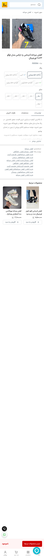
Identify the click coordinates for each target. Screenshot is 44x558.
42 (24, 96)
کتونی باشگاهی (18, 151)
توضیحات (37, 113)
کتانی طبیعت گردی (13, 166)
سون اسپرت (38, 12)
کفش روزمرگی (28, 151)
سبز (37, 82)
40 (39, 96)
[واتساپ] (4, 534)
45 (39, 104)
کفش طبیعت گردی (26, 166)
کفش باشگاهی (18, 163)
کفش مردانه (27, 12)
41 (31, 96)
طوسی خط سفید (12, 82)
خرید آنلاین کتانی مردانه (15, 160)
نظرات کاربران (10, 113)
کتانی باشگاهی (28, 163)
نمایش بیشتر (36, 141)
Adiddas (35, 63)
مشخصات (24, 113)
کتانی (14, 169)
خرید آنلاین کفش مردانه (24, 169)
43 (16, 96)
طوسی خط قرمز (27, 82)
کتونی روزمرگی (16, 172)
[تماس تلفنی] (4, 528)
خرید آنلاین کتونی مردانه (24, 175)
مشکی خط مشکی (35, 75)
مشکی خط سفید (11, 75)
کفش (10, 169)
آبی (21, 75)
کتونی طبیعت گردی (14, 154)
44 (8, 96)
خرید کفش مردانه (27, 157)
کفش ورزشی (16, 157)
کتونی (7, 169)
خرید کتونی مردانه (27, 154)
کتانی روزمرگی (28, 160)
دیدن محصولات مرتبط (32, 544)
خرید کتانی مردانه (27, 172)
